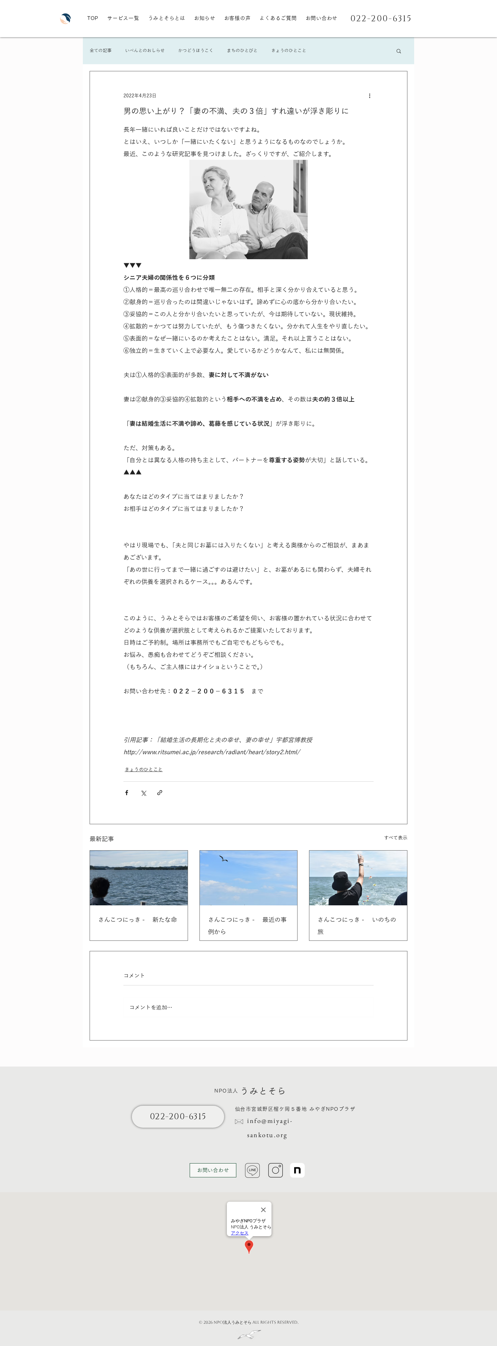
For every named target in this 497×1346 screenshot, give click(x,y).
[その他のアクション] (369, 96)
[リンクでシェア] (160, 792)
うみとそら (263, 1091)
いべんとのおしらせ (145, 50)
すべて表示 (395, 837)
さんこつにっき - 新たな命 (137, 919)
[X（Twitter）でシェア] (143, 792)
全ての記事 (101, 50)
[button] (399, 50)
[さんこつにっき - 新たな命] (139, 878)
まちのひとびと (242, 50)
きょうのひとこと (288, 50)
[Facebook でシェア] (126, 792)
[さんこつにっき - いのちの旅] (358, 878)
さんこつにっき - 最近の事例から (247, 925)
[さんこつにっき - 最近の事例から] (249, 878)
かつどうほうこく (195, 50)
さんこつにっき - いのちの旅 (356, 925)
